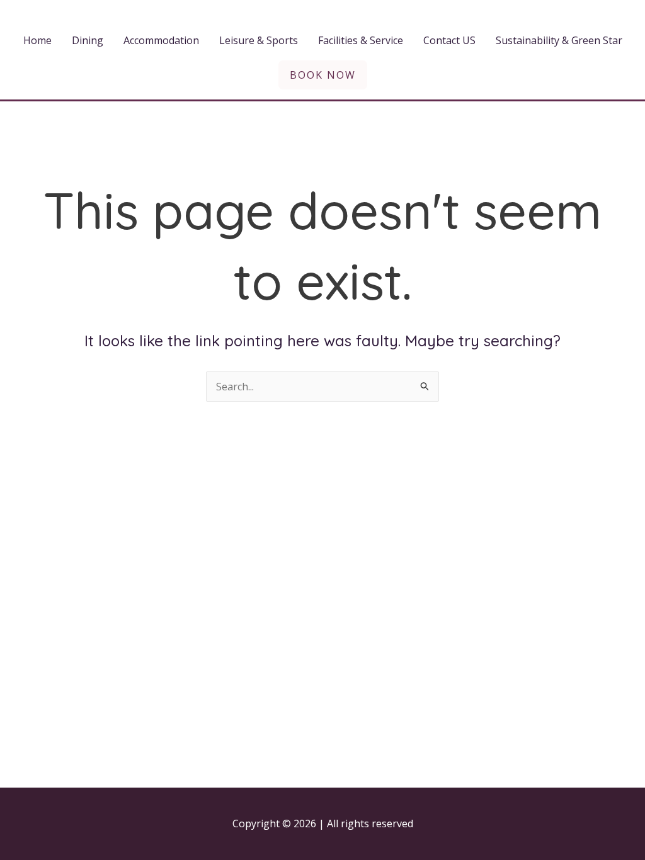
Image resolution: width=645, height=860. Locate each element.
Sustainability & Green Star (559, 40)
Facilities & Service (360, 40)
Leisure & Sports (258, 40)
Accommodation (161, 40)
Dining (87, 40)
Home (37, 40)
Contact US (449, 40)
